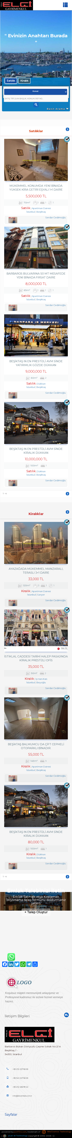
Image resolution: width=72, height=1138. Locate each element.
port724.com (20, 1131)
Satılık (11, 80)
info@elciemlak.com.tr (22, 1096)
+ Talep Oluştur (35, 912)
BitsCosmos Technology (59, 1131)
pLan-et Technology (17, 1135)
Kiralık (24, 80)
